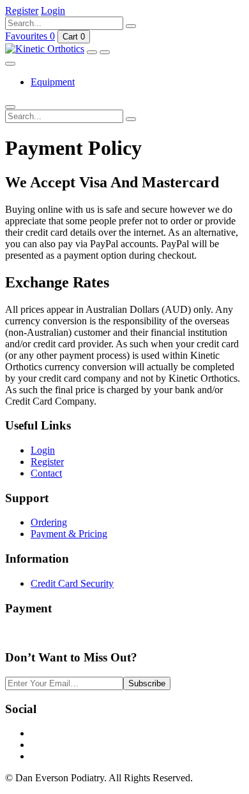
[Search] (131, 26)
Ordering (49, 522)
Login (43, 450)
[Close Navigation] (10, 64)
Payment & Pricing (69, 533)
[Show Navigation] (92, 52)
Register (47, 461)
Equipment (53, 81)
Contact (46, 473)
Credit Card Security (72, 583)
